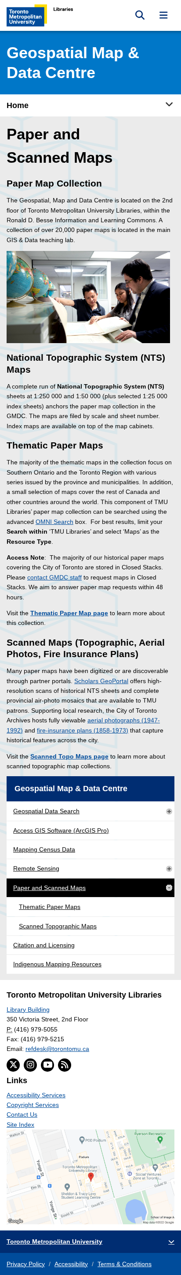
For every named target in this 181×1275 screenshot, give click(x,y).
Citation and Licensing (44, 945)
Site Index (20, 1124)
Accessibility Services (36, 1095)
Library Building (28, 1009)
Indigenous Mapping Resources (57, 964)
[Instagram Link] (30, 1065)
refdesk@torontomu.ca (57, 1048)
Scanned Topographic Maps (58, 926)
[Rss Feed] (64, 1065)
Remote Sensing (36, 868)
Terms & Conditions (125, 1264)
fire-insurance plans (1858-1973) (82, 730)
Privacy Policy (26, 1264)
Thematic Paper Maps (49, 906)
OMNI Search (54, 521)
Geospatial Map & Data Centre (70, 788)
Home (18, 105)
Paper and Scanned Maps (49, 887)
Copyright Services (33, 1104)
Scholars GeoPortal (101, 680)
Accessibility (71, 1264)
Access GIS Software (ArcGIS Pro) (61, 830)
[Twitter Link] (13, 1065)
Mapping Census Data (44, 849)
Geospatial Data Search (46, 811)
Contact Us (22, 1114)
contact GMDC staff (54, 577)
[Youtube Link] (47, 1065)
